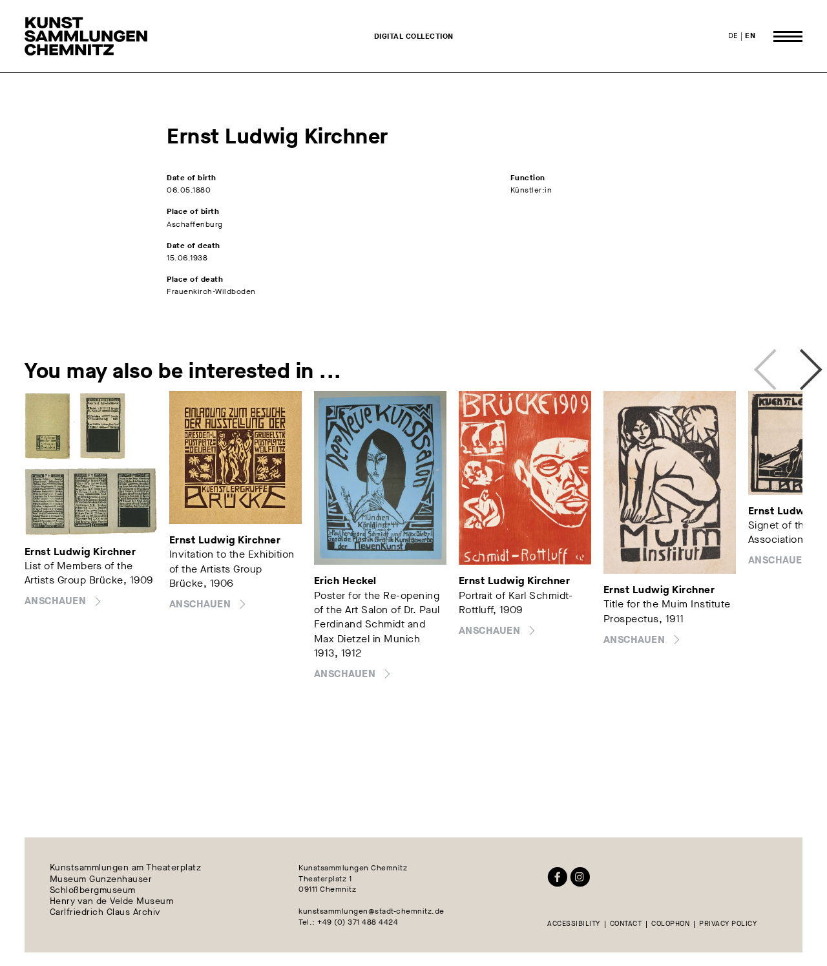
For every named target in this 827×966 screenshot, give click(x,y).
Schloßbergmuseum (93, 890)
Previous (769, 364)
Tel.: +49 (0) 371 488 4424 (348, 922)
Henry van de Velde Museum (112, 901)
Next (796, 364)
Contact (626, 924)
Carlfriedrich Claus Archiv (105, 912)
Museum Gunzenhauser (101, 879)
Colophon (670, 924)
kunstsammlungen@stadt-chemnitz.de (371, 911)
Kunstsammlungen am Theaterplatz (126, 868)
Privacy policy (728, 924)
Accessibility (573, 924)
